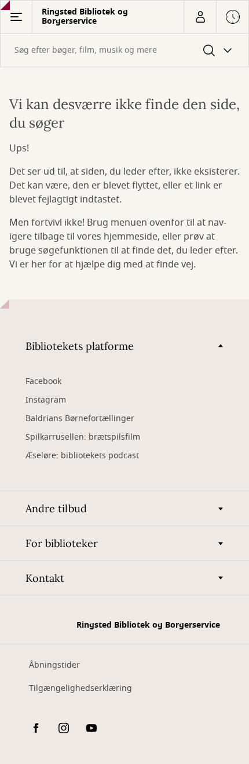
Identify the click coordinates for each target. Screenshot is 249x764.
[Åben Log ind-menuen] (200, 17)
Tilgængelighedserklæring (80, 688)
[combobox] (124, 50)
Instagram (45, 400)
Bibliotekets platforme (79, 346)
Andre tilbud (56, 508)
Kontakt (44, 578)
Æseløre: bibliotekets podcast (82, 456)
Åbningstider (54, 665)
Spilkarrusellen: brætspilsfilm (82, 437)
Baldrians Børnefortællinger (79, 418)
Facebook (43, 381)
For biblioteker (61, 543)
